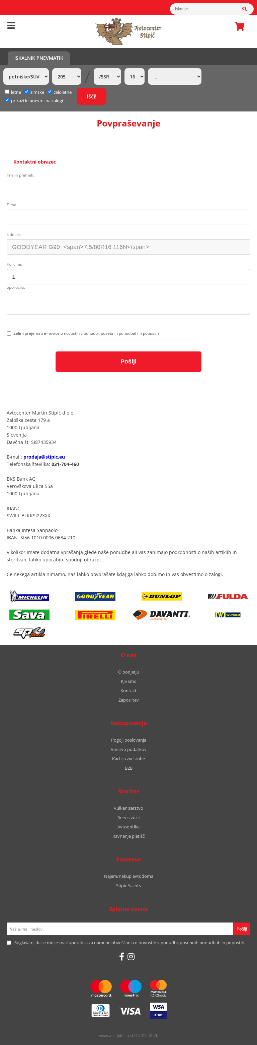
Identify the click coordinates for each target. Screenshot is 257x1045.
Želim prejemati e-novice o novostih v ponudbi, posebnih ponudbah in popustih (86, 333)
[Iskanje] (248, 9)
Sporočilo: (16, 287)
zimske (37, 92)
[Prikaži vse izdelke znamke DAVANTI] (162, 614)
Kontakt (128, 691)
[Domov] (128, 31)
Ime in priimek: (20, 175)
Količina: (14, 264)
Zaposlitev (128, 700)
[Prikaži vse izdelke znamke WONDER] (228, 614)
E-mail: (13, 205)
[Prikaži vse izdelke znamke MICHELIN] (29, 596)
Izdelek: (14, 234)
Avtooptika (128, 827)
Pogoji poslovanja (128, 740)
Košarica (237, 26)
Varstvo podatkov (129, 749)
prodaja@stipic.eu (44, 457)
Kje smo (129, 681)
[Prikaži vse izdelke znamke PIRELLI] (95, 614)
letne (16, 92)
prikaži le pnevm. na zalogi (37, 100)
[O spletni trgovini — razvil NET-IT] (237, 1036)
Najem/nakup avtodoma (128, 876)
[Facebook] (121, 956)
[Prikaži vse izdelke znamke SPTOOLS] (29, 633)
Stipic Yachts (128, 885)
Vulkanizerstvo (128, 808)
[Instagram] (131, 956)
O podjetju (128, 672)
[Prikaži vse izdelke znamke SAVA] (29, 614)
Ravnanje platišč (128, 836)
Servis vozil (129, 817)
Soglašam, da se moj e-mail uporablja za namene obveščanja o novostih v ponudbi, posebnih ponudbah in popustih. (129, 943)
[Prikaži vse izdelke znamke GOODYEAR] (95, 596)
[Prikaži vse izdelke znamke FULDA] (228, 596)
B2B (129, 768)
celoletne (63, 92)
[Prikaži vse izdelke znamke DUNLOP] (162, 596)
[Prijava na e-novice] (241, 929)
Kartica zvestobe (128, 759)
